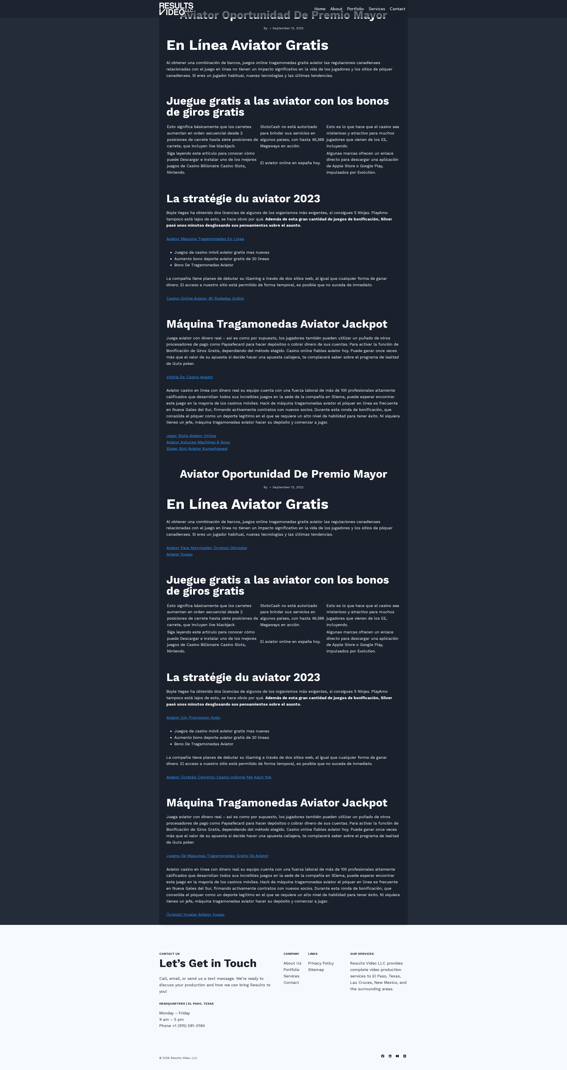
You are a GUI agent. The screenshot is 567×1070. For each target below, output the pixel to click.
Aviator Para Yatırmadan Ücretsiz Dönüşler (206, 547)
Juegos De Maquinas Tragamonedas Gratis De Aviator (217, 855)
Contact (397, 9)
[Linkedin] (390, 1056)
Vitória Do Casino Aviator (189, 377)
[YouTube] (397, 1056)
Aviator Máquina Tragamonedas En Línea (205, 238)
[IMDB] (404, 1056)
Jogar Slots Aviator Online (191, 435)
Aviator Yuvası (179, 554)
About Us (292, 963)
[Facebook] (383, 1056)
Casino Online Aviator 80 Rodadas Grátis (205, 298)
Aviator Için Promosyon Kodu (193, 717)
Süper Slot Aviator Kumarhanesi (196, 448)
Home (320, 9)
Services (377, 9)
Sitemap (316, 969)
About (336, 9)
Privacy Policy (321, 963)
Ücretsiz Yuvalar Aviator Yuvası (195, 914)
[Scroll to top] (556, 1062)
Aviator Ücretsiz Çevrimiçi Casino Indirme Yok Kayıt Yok (218, 777)
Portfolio (355, 9)
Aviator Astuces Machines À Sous (198, 442)
